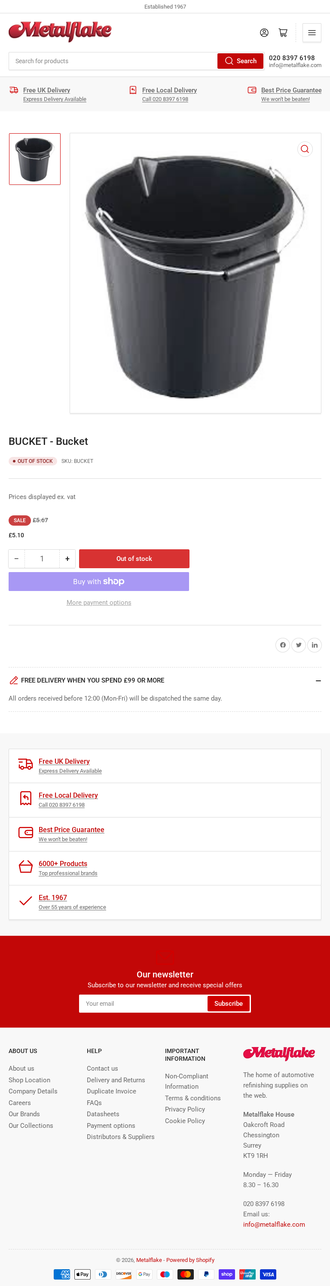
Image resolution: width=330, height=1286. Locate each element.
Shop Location (29, 1080)
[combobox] (137, 61)
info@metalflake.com (274, 1224)
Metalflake (149, 1260)
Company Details (33, 1091)
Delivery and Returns (116, 1080)
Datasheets (103, 1114)
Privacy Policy (185, 1109)
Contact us (102, 1068)
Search (247, 61)
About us (21, 1068)
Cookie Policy (185, 1121)
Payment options (111, 1126)
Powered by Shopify (190, 1260)
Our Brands (24, 1114)
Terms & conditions (193, 1098)
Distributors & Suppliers (121, 1137)
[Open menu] (311, 32)
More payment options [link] (99, 602)
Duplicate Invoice (111, 1091)
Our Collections (31, 1126)
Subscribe (228, 1003)
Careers (20, 1103)
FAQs (94, 1103)
